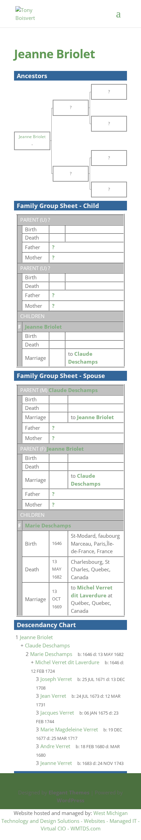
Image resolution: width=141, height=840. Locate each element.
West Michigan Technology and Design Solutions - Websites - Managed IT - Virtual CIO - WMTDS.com (70, 820)
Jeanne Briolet (43, 326)
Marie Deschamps (48, 525)
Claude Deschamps (73, 390)
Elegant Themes (69, 792)
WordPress (70, 800)
